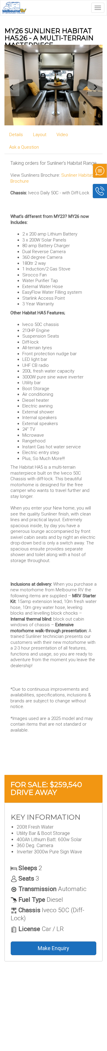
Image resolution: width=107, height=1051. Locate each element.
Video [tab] (62, 134)
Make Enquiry (53, 948)
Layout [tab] (39, 134)
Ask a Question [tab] (24, 147)
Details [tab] (16, 134)
